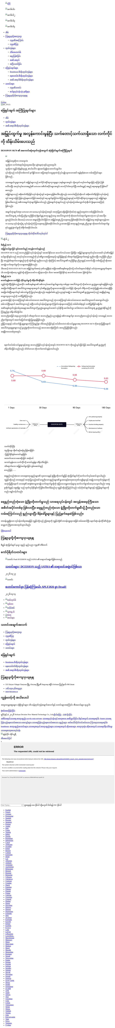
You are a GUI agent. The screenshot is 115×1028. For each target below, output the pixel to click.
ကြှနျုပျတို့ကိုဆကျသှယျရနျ (16, 95)
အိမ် (7, 32)
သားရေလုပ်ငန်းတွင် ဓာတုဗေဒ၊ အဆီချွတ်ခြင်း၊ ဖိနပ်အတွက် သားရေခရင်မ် (71, 718)
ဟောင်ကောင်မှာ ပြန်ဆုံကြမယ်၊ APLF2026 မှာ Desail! (35, 586)
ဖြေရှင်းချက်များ (11, 68)
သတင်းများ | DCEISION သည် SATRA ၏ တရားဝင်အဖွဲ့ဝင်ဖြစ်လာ (43, 566)
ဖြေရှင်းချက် (10, 644)
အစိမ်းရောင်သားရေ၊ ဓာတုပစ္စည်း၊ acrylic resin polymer (21, 718)
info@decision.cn (11, 692)
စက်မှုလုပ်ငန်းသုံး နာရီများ (20, 91)
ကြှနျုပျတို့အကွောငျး (13, 36)
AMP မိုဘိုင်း (67, 715)
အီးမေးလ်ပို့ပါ (6, 738)
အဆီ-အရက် (15, 60)
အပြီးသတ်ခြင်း (16, 64)
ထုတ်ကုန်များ (10, 48)
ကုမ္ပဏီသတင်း (15, 87)
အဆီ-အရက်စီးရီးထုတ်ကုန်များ (22, 80)
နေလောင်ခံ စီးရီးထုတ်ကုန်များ (21, 76)
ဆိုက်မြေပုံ (57, 715)
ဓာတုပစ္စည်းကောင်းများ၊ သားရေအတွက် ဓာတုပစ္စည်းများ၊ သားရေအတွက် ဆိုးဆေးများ (43, 726)
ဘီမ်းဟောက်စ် (15, 52)
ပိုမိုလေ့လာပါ (6, 531)
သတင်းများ (9, 84)
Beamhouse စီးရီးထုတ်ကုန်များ (21, 72)
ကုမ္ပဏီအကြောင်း (16, 40)
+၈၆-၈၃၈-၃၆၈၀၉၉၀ (13, 688)
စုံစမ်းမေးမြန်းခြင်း (8, 711)
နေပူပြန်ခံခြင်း (15, 56)
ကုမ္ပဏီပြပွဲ (14, 44)
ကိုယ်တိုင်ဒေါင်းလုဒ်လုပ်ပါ (38, 233)
